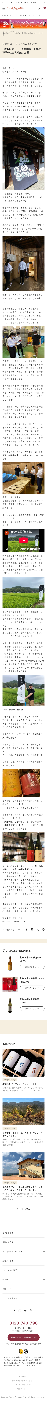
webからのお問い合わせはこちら (23, 1337)
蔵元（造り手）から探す (12, 1251)
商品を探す (6, 16)
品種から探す (8, 1261)
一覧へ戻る (10, 930)
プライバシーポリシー (22, 1385)
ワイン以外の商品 (10, 1270)
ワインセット (19, 16)
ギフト (31, 16)
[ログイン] (39, 9)
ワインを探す (8, 1233)
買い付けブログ (10, 1080)
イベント (40, 16)
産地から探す (8, 1242)
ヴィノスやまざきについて (13, 1298)
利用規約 (22, 1377)
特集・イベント (9, 1289)
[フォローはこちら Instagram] (20, 1310)
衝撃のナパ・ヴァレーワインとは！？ (20, 1084)
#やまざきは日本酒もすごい (27, 44)
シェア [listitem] (20, 929)
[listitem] (26, 929)
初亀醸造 (9, 193)
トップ (5, 31)
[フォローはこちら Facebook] (14, 1310)
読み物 (12, 31)
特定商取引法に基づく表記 (22, 1381)
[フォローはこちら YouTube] (25, 1310)
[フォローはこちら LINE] (31, 1310)
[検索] (35, 8)
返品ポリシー (22, 1389)
